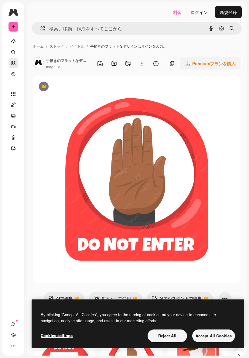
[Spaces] (13, 105)
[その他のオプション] (142, 63)
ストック (56, 46)
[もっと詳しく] (13, 74)
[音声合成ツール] (13, 137)
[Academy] (13, 335)
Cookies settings (57, 335)
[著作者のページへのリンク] (38, 63)
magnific (53, 66)
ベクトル (77, 46)
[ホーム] (13, 41)
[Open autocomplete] (40, 28)
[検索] (13, 52)
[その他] (13, 346)
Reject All (167, 336)
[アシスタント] (13, 148)
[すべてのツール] (13, 94)
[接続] (13, 324)
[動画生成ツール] (13, 126)
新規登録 (228, 12)
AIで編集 (60, 299)
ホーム (38, 46)
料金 (177, 12)
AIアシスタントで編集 (177, 299)
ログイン (199, 12)
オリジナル (74, 87)
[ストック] (13, 63)
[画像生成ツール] (13, 115)
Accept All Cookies (214, 336)
